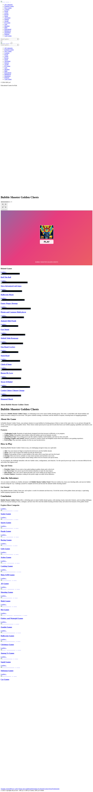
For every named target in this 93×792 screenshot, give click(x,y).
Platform (6, 34)
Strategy (6, 19)
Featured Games (9, 6)
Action (6, 13)
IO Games (7, 22)
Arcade (6, 21)
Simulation (7, 32)
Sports (6, 16)
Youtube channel (5, 789)
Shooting (7, 26)
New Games (8, 8)
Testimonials (55, 789)
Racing (6, 14)
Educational (7, 29)
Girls (5, 24)
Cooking (6, 9)
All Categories (8, 4)
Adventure (7, 18)
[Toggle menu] (1, 41)
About (50, 789)
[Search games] (18, 39)
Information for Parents (37, 789)
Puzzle (6, 11)
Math (5, 27)
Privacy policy (14, 789)
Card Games (8, 36)
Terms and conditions (25, 789)
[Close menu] (11, 43)
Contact (46, 789)
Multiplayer (7, 31)
